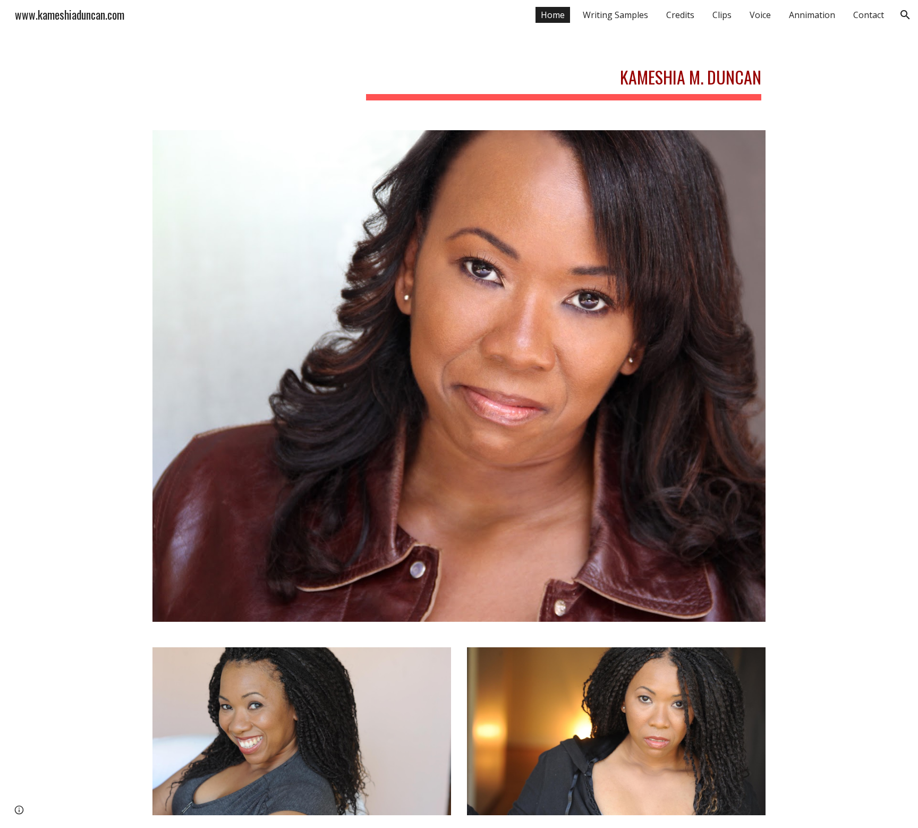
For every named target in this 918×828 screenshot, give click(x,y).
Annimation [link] (812, 15)
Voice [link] (760, 15)
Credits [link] (680, 15)
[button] (905, 15)
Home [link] (553, 15)
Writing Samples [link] (615, 15)
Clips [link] (722, 15)
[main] (564, 75)
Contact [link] (868, 15)
